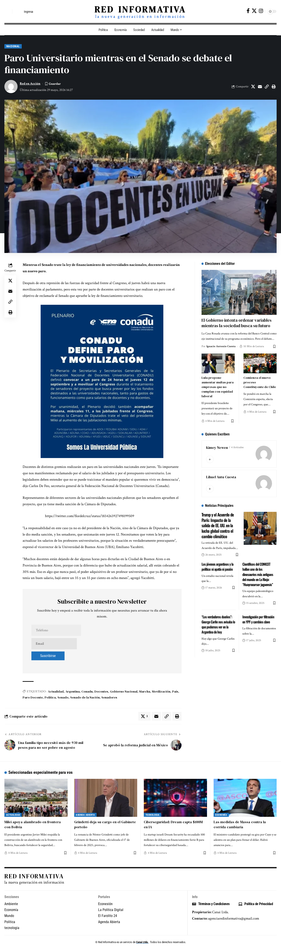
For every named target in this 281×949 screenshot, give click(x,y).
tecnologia (153, 815)
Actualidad (56, 691)
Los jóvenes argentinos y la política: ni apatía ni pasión (217, 566)
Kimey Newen (217, 447)
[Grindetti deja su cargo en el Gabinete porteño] (105, 798)
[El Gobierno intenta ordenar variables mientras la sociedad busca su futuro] (239, 292)
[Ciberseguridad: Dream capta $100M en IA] (175, 798)
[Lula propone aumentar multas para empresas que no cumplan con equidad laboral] (218, 363)
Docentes (101, 691)
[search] (7, 11)
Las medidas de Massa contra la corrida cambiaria (240, 824)
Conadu (87, 691)
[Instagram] (261, 11)
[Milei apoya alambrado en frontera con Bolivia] (36, 798)
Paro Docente (33, 697)
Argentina (72, 691)
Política (50, 697)
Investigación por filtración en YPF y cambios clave (258, 619)
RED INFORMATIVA (140, 9)
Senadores (109, 697)
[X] (254, 11)
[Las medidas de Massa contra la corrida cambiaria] (245, 798)
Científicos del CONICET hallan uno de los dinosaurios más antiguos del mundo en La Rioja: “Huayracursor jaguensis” (257, 574)
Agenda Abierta (85, 815)
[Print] (273, 86)
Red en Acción (30, 83)
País (175, 691)
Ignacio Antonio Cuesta (221, 346)
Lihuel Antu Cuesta (221, 476)
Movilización (161, 691)
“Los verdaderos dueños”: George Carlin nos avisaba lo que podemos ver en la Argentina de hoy (218, 624)
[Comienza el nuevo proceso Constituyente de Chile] (260, 363)
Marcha (144, 691)
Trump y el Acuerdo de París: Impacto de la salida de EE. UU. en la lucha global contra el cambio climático (218, 525)
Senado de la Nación (85, 697)
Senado (63, 697)
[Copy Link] (267, 86)
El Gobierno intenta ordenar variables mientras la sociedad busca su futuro (237, 322)
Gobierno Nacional (123, 691)
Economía (221, 815)
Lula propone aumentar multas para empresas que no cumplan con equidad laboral (218, 386)
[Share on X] (253, 86)
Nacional (13, 46)
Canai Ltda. (142, 942)
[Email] (260, 86)
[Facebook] (248, 11)
